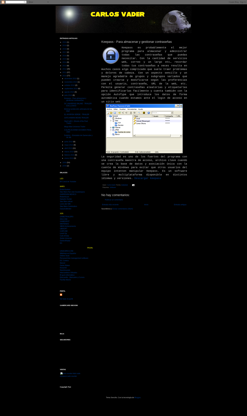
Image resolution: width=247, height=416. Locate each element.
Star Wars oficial (66, 201)
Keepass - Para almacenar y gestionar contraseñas (75, 99)
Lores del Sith (65, 204)
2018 (64, 49)
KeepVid (63, 268)
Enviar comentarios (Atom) (122, 209)
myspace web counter (68, 376)
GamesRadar (65, 241)
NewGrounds (65, 270)
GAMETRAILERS (66, 217)
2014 (64, 62)
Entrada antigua (180, 205)
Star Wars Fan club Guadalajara (72, 192)
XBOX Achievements (68, 226)
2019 (64, 46)
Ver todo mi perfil (66, 299)
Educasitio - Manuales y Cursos (72, 277)
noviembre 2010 (71, 82)
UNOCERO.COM (66, 251)
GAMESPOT (64, 221)
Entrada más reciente (110, 205)
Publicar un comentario (114, 200)
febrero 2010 (69, 155)
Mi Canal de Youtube (68, 182)
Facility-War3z (65, 280)
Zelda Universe (66, 238)
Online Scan (64, 256)
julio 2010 (68, 95)
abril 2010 (68, 148)
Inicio (146, 205)
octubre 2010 (69, 85)
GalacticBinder (65, 209)
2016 (64, 56)
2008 (64, 166)
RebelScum (64, 197)
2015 (64, 59)
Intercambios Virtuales (68, 273)
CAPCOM (63, 231)
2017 (64, 52)
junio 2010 (68, 142)
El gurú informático (67, 275)
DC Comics (64, 261)
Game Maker (65, 265)
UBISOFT (63, 229)
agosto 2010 (69, 92)
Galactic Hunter (66, 199)
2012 (64, 69)
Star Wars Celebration (68, 206)
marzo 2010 (69, 152)
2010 (64, 76)
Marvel (62, 263)
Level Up (63, 233)
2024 (64, 42)
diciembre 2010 (70, 79)
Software (113, 187)
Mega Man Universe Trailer (74, 127)
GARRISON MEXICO (68, 194)
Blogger (138, 398)
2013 (64, 66)
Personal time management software (74, 258)
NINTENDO (64, 224)
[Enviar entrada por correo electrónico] (133, 185)
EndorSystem (65, 189)
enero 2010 (69, 158)
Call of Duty (64, 236)
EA (61, 243)
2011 (64, 72)
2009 (64, 163)
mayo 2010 (69, 145)
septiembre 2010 (71, 89)
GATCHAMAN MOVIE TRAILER (76, 118)
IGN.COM (63, 219)
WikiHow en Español (68, 253)
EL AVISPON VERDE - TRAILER (76, 114)
